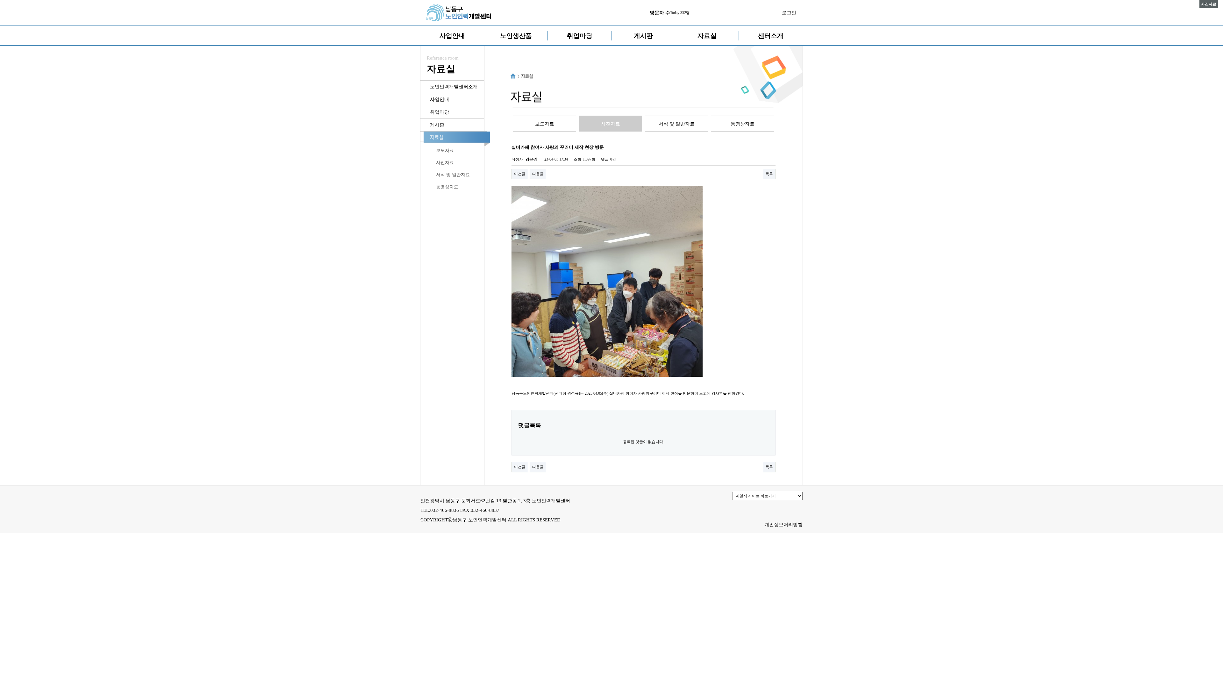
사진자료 (610, 123)
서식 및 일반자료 (677, 123)
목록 (769, 174)
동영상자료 (743, 123)
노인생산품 (516, 35)
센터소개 (770, 35)
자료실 (707, 35)
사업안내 (452, 35)
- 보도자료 (443, 150)
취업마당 (579, 35)
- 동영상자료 (445, 186)
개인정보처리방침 (783, 524)
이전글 (520, 174)
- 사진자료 (443, 162)
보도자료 (544, 123)
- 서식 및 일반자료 (451, 174)
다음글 (538, 174)
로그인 (789, 12)
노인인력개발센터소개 (454, 86)
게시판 (643, 35)
